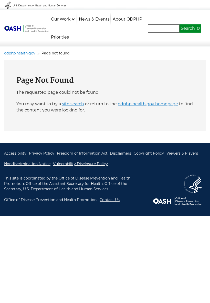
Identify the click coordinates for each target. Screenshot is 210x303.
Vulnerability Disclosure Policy (80, 164)
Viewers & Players (182, 153)
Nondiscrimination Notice (27, 164)
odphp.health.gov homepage (148, 103)
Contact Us (110, 199)
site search (73, 103)
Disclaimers (120, 153)
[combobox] (164, 28)
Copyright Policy (149, 153)
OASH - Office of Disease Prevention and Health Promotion (26, 28)
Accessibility (15, 153)
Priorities (60, 37)
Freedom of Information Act (82, 153)
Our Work (61, 19)
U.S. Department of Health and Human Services (39, 5)
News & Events (94, 19)
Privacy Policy (41, 153)
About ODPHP (127, 19)
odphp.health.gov (19, 53)
